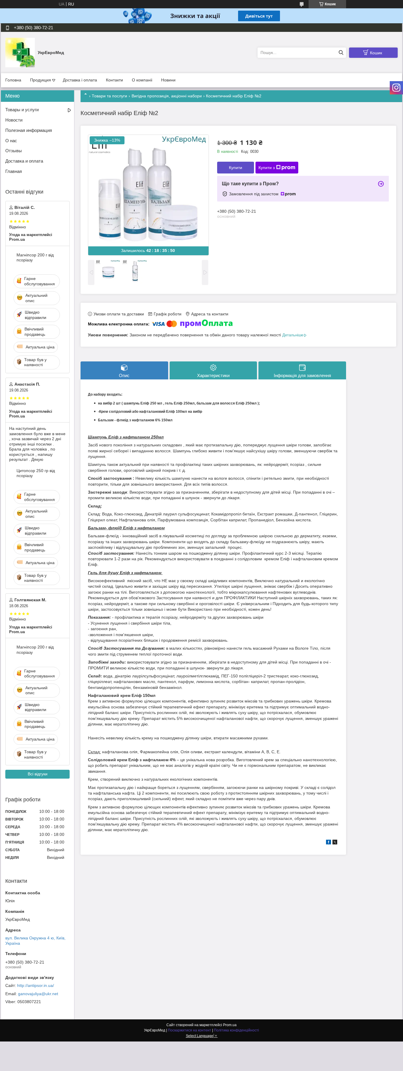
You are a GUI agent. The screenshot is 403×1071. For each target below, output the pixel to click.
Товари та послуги (109, 96)
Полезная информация (28, 130)
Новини (168, 80)
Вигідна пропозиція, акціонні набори (167, 96)
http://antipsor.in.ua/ (35, 985)
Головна (13, 80)
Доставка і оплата (80, 80)
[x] (334, 843)
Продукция (40, 80)
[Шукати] (341, 53)
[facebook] (328, 843)
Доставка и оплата (24, 160)
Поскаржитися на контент (189, 1030)
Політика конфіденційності (236, 1030)
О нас (11, 140)
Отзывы (13, 150)
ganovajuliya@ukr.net (38, 993)
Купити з (266, 167)
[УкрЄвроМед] (20, 52)
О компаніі (142, 80)
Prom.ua (230, 1025)
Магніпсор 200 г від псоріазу (35, 258)
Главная (13, 171)
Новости (13, 119)
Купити (235, 167)
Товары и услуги (22, 109)
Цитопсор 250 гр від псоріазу (36, 473)
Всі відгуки (37, 774)
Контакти (114, 80)
